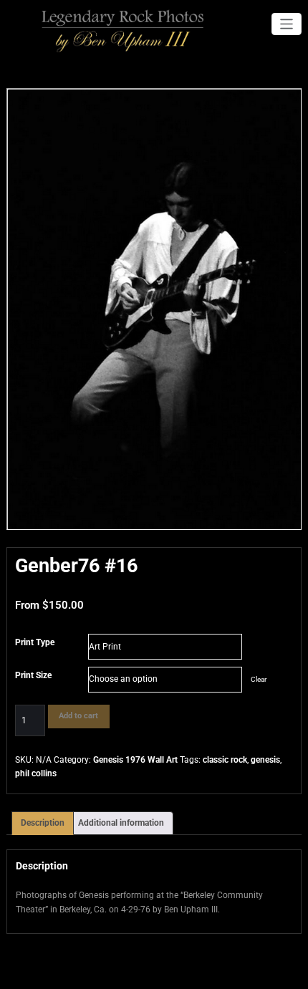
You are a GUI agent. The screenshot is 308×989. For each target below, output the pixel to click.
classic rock (225, 760)
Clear (258, 679)
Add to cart (78, 715)
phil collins (36, 773)
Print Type (34, 642)
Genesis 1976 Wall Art (135, 760)
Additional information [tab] (121, 823)
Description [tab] (42, 823)
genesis (265, 760)
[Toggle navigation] (286, 24)
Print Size (33, 675)
